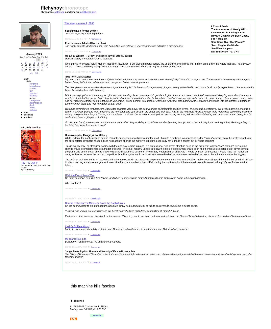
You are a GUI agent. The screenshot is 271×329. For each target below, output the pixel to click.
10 (42, 63)
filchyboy (51, 8)
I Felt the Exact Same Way (79, 175)
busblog (33, 95)
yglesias (33, 93)
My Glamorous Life (75, 239)
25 (47, 67)
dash (32, 105)
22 (34, 67)
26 (22, 70)
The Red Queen (29, 162)
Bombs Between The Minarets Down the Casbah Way (95, 203)
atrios (32, 107)
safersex (59, 12)
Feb (36, 73)
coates (33, 88)
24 (42, 67)
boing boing (35, 86)
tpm (31, 91)
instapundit (35, 100)
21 (30, 67)
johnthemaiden (88, 12)
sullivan (33, 110)
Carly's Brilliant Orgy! (77, 226)
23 (38, 67)
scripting (34, 83)
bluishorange (36, 103)
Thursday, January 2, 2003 (79, 23)
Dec (31, 73)
